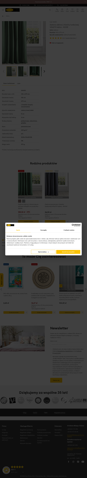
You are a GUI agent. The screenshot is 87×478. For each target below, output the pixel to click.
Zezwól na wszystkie (68, 252)
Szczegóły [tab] (43, 230)
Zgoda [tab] (18, 230)
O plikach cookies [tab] (69, 230)
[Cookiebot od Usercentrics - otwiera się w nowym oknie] (73, 225)
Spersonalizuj (42, 252)
